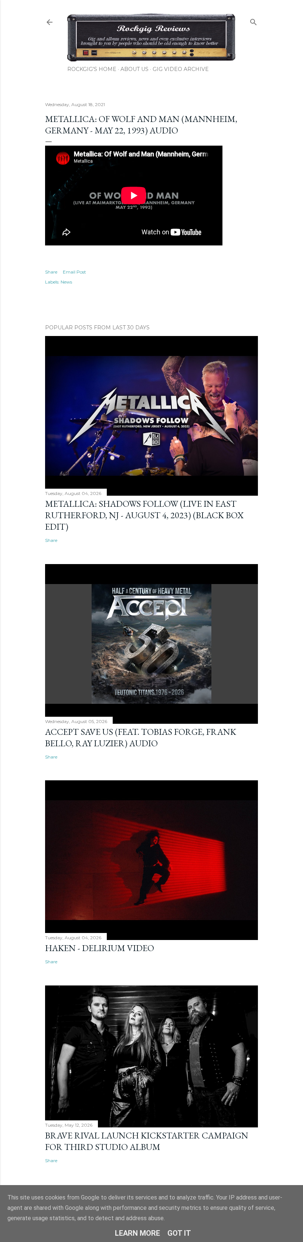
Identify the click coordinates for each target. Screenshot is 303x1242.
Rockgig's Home (91, 69)
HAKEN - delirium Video (99, 948)
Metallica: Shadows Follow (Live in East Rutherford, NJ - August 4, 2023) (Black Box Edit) (144, 515)
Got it (179, 1233)
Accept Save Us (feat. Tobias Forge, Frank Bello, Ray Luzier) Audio (140, 737)
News (66, 282)
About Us (134, 69)
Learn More (137, 1233)
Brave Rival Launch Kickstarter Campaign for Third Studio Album (146, 1141)
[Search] (253, 20)
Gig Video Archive (181, 69)
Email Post (74, 272)
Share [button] (51, 272)
